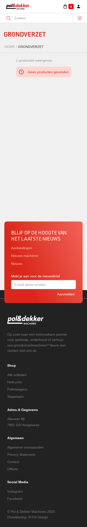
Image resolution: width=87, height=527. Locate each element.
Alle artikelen (17, 375)
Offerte (12, 469)
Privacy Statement (21, 454)
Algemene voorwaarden (25, 447)
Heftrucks (14, 382)
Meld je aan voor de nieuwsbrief (35, 276)
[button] (68, 6)
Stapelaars (15, 396)
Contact (13, 462)
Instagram (15, 491)
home (10, 47)
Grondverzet (31, 47)
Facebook (14, 499)
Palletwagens (17, 389)
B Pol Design (38, 517)
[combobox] (39, 18)
